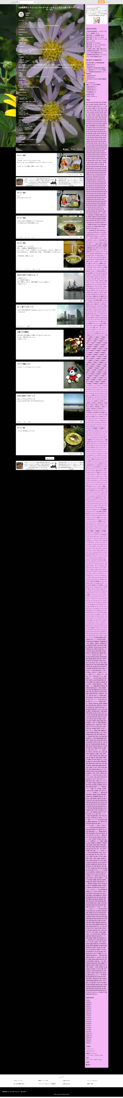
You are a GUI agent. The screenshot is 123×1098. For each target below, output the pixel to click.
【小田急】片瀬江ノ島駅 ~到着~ (94, 49)
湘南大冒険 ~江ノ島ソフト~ (93, 37)
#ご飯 (38, 269)
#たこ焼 (27, 237)
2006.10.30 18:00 (73, 237)
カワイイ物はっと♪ (23, 364)
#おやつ (34, 237)
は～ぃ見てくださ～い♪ (25, 307)
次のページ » (49, 458)
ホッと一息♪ (21, 155)
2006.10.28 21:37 (73, 358)
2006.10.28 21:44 (73, 301)
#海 (25, 422)
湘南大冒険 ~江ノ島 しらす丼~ (94, 45)
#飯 (34, 269)
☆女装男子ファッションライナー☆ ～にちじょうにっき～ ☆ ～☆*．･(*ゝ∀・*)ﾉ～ (49, 8)
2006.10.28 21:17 (73, 422)
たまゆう (27, 13)
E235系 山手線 (90, 94)
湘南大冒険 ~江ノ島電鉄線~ (93, 35)
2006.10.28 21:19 (73, 390)
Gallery (66, 149)
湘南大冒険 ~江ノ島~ (91, 43)
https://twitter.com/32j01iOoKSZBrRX (34, 23)
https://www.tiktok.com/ (29, 27)
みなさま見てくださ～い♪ (26, 396)
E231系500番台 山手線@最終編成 (95, 62)
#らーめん (27, 269)
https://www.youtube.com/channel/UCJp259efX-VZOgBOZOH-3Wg (42, 25)
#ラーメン (19, 269)
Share (79, 149)
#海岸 (29, 422)
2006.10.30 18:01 (73, 212)
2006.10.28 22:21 (73, 269)
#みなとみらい (21, 326)
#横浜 (28, 326)
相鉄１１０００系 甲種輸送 (93, 84)
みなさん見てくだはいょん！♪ (27, 275)
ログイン (108, 2)
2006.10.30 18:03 (73, 175)
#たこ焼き (19, 237)
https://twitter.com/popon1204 (37, 24)
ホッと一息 (21, 427)
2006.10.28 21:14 (73, 454)
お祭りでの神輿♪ (23, 332)
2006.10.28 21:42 (73, 326)
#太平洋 (19, 422)
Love (73, 149)
